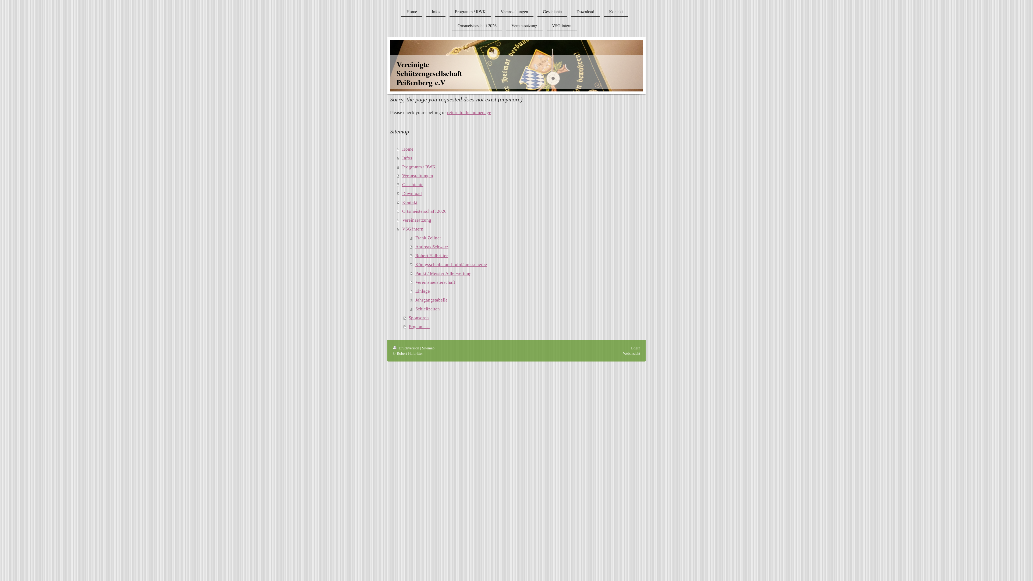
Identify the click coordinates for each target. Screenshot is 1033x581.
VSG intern (412, 229)
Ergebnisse (419, 326)
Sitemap (428, 348)
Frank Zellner (428, 237)
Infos (407, 158)
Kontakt (410, 202)
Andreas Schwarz (431, 246)
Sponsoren (419, 317)
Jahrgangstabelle (431, 300)
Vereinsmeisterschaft (435, 282)
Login (635, 348)
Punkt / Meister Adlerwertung (443, 273)
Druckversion (409, 348)
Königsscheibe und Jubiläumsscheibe (451, 264)
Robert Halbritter (431, 255)
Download (412, 193)
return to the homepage (469, 112)
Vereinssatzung (416, 220)
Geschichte (412, 184)
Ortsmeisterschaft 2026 (424, 211)
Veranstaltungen (417, 175)
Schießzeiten (427, 308)
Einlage (422, 291)
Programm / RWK (419, 166)
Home (407, 149)
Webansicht (631, 353)
